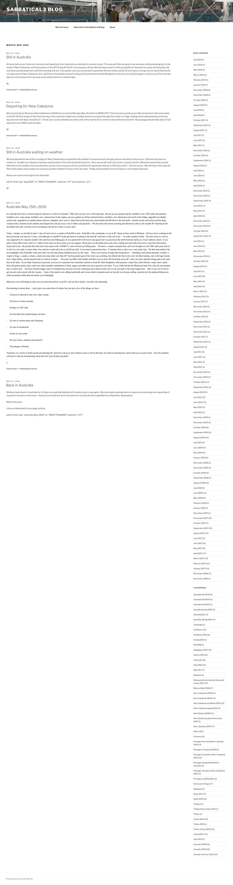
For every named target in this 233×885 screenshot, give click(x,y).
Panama (197, 736)
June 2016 (198, 175)
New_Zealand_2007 (202, 726)
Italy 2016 (197, 665)
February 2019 (199, 80)
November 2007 (200, 518)
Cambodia (197, 625)
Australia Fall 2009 (201, 599)
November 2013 (200, 256)
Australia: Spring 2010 (203, 619)
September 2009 (201, 432)
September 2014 (200, 236)
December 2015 (200, 191)
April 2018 (197, 115)
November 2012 (200, 311)
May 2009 (198, 452)
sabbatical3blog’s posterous (28, 89)
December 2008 (200, 463)
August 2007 (199, 533)
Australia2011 (199, 614)
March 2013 (198, 291)
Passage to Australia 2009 (205, 749)
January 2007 (199, 568)
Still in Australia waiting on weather (34, 152)
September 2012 (200, 322)
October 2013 (199, 261)
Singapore (197, 789)
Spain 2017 (198, 794)
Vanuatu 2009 (199, 849)
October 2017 (199, 120)
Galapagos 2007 (200, 650)
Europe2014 (198, 640)
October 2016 (199, 155)
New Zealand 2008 (201, 713)
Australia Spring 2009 (203, 609)
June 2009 (198, 447)
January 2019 (199, 85)
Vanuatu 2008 (199, 844)
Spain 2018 (198, 799)
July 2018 (197, 110)
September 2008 (201, 478)
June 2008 (198, 493)
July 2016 (197, 170)
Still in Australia (18, 57)
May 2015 (197, 211)
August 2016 (199, 165)
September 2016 (200, 160)
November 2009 (200, 422)
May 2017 (197, 145)
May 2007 (198, 548)
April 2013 (197, 286)
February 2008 (199, 503)
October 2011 (199, 337)
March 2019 (198, 75)
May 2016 (197, 180)
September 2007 (200, 528)
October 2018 (199, 100)
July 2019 (197, 59)
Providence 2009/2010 (203, 779)
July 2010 (197, 397)
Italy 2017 (197, 670)
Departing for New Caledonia (29, 106)
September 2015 (200, 201)
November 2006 (200, 578)
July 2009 (197, 442)
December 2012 (200, 306)
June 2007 (198, 543)
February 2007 (199, 563)
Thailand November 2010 (204, 809)
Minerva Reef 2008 (201, 688)
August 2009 (199, 437)
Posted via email (11, 89)
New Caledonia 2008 (202, 693)
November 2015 (200, 196)
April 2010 (198, 412)
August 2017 (199, 130)
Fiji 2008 (197, 645)
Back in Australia (19, 385)
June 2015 (198, 206)
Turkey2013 (198, 834)
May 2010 (197, 407)
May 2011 (197, 362)
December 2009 (200, 417)
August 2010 (199, 392)
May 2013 (197, 281)
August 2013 (199, 266)
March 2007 (198, 558)
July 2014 (197, 241)
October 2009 (199, 427)
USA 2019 (197, 839)
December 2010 (200, 372)
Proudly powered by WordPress (19, 879)
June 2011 (197, 357)
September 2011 (200, 342)
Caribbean (197, 629)
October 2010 (199, 382)
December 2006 (200, 573)
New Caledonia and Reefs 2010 (207, 703)
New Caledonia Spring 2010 (205, 708)
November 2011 (200, 332)
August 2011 (198, 347)
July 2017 (197, 135)
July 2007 (197, 538)
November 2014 (200, 226)
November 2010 (200, 377)
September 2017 (200, 125)
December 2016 (200, 150)
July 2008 (197, 488)
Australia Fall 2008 (201, 594)
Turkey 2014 (198, 819)
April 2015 (197, 216)
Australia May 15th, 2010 (26, 207)
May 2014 (197, 251)
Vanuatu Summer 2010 (203, 854)
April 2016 (197, 185)
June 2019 (198, 65)
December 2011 (200, 326)
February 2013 (199, 296)
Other (195, 731)
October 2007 (199, 523)
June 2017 (197, 140)
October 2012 (199, 316)
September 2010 (200, 387)
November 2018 (200, 95)
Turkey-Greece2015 (202, 829)
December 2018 (200, 90)
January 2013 (199, 301)
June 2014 (198, 246)
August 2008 (199, 483)
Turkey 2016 (198, 824)
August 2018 (199, 105)
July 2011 (197, 352)
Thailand (197, 804)
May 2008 (198, 498)
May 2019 (197, 70)
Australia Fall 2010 (201, 604)
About (112, 27)
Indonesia (197, 660)
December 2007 (200, 513)
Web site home (61, 27)
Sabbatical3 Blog (34, 9)
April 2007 (198, 553)
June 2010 (198, 402)
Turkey (196, 814)
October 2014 (199, 231)
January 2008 (199, 508)
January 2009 (199, 457)
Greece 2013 (199, 655)
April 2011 (197, 367)
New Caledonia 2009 (202, 698)
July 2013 (197, 271)
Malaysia (197, 675)
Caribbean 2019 (200, 635)
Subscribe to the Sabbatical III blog (89, 27)
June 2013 (198, 276)
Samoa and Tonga (201, 784)
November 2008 (200, 468)
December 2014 (200, 221)
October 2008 (199, 473)
